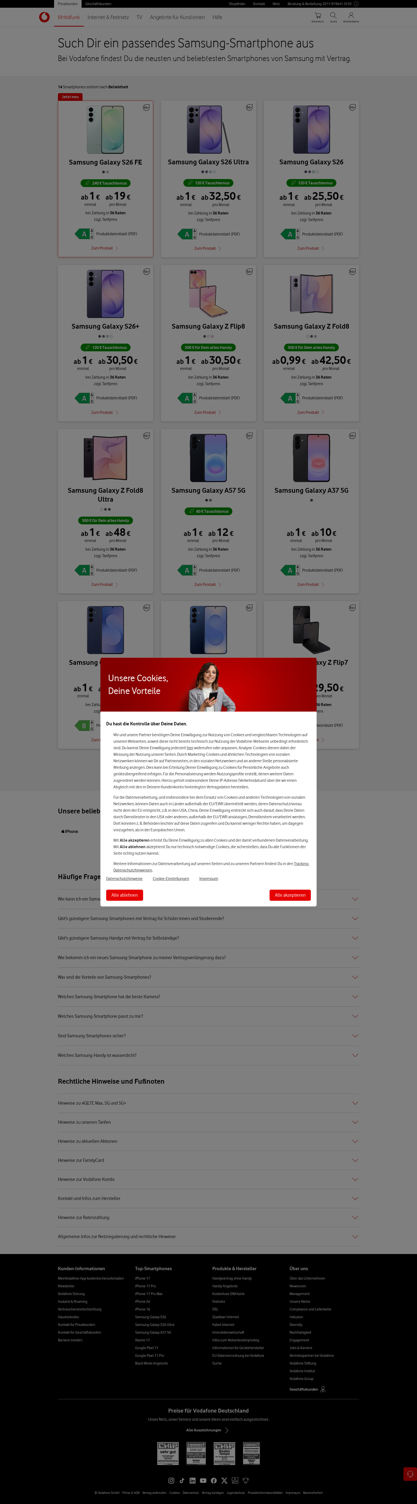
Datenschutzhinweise (124, 878)
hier (190, 747)
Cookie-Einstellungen (171, 878)
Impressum (208, 878)
